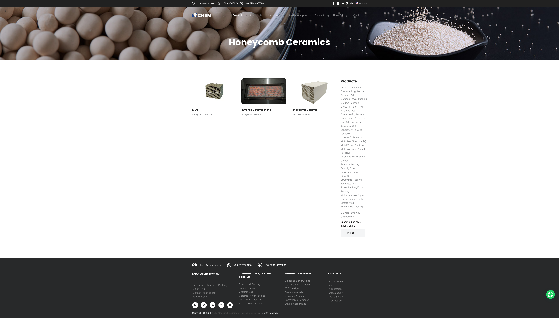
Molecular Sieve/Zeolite (297, 280)
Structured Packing (249, 284)
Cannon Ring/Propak (204, 292)
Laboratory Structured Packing (210, 285)
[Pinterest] (347, 3)
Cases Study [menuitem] (322, 15)
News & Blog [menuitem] (340, 15)
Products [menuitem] (238, 15)
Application (335, 288)
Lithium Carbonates (295, 303)
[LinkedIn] (342, 3)
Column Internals (293, 292)
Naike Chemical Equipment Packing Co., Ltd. (234, 313)
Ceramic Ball (246, 291)
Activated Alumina (294, 296)
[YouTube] (351, 3)
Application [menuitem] (275, 15)
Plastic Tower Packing (251, 303)
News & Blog (336, 296)
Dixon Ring (199, 288)
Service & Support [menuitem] (298, 15)
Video (332, 285)
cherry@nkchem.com (206, 3)
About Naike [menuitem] (256, 15)
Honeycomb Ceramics (202, 114)
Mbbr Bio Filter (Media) (297, 284)
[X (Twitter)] (338, 3)
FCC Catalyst (291, 288)
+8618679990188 (230, 3)
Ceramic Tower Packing (252, 295)
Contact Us (335, 300)
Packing (253, 288)
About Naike (336, 281)
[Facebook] (333, 3)
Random (244, 288)
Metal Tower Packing (250, 299)
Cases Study (336, 292)
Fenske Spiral (200, 296)
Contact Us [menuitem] (359, 15)
